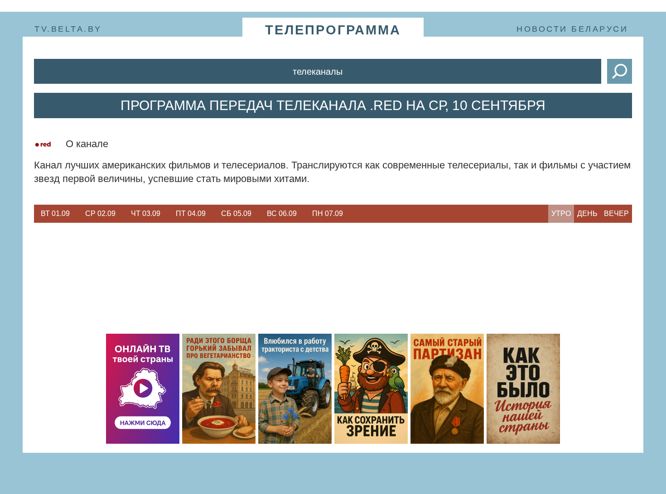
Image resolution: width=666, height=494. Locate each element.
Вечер (616, 213)
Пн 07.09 (327, 213)
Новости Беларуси (572, 29)
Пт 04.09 (191, 213)
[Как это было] (523, 389)
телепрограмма (333, 30)
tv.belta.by (68, 29)
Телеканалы (318, 72)
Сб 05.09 (236, 213)
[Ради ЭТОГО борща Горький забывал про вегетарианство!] (219, 389)
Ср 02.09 (100, 213)
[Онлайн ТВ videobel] (142, 389)
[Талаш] (447, 389)
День (587, 213)
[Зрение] (371, 389)
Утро (561, 213)
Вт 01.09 (55, 213)
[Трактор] (295, 389)
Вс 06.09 (282, 213)
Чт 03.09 (145, 213)
